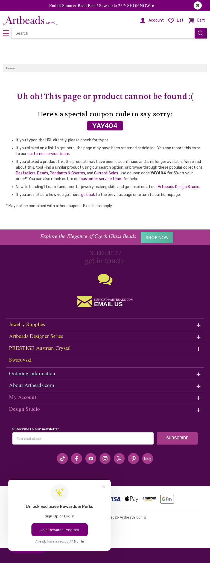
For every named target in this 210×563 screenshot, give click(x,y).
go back (88, 194)
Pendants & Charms (67, 173)
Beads (42, 173)
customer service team (48, 153)
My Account (22, 397)
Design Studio (24, 408)
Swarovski (20, 359)
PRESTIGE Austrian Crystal (40, 347)
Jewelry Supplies (27, 324)
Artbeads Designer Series (36, 335)
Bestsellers (26, 173)
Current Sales (106, 173)
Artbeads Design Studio (178, 186)
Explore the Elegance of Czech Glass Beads (88, 235)
